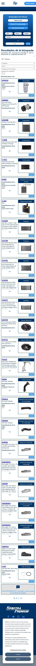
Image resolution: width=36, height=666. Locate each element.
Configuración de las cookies (18, 650)
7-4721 (4, 160)
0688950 (5, 100)
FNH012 (5, 399)
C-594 (4, 201)
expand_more (10, 92)
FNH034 (5, 421)
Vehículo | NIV (18, 20)
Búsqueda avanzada (18, 28)
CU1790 (5, 241)
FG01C (4, 359)
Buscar (28, 43)
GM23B (5, 484)
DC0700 (5, 320)
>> (21, 598)
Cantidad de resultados (7, 71)
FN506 (4, 379)
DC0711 (5, 340)
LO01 (4, 566)
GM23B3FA (6, 503)
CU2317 (5, 300)
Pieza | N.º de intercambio (18, 24)
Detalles (31, 95)
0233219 (5, 80)
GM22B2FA (6, 462)
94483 (4, 179)
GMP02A (5, 547)
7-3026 (4, 140)
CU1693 (5, 221)
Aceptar (18, 654)
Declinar (18, 659)
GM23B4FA (6, 525)
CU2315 (5, 280)
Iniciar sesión (30, 3)
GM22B (5, 442)
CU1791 (5, 260)
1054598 (5, 120)
